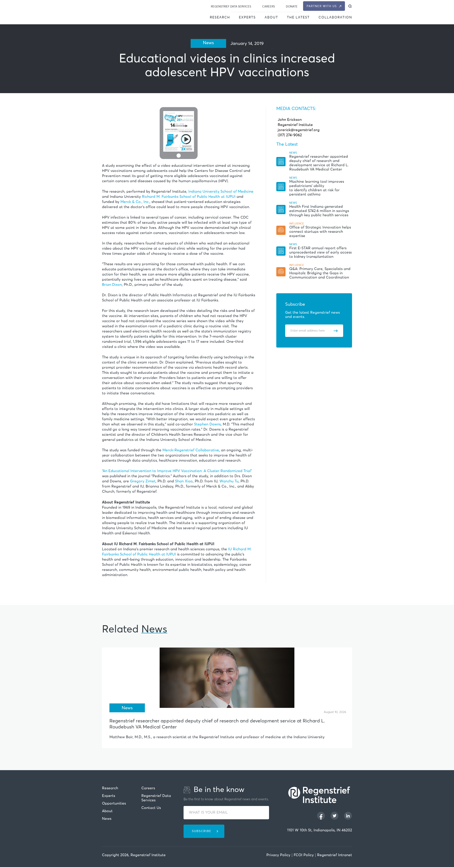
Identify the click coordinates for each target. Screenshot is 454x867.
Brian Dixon (112, 285)
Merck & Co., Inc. (135, 202)
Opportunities (114, 803)
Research (220, 17)
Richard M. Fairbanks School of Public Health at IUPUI (189, 197)
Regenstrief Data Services (231, 6)
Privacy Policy (278, 855)
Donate (292, 6)
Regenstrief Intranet (334, 855)
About (271, 17)
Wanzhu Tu (229, 481)
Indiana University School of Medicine (220, 192)
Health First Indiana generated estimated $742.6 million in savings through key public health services (319, 211)
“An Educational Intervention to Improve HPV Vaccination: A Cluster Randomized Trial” (177, 471)
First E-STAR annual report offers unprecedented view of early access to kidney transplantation (320, 252)
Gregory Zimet (143, 481)
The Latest (298, 17)
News (106, 819)
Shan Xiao (184, 481)
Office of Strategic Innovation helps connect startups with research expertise (320, 232)
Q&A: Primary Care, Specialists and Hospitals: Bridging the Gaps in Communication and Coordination (319, 273)
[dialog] (350, 6)
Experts (247, 17)
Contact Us (151, 808)
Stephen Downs (207, 424)
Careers (268, 6)
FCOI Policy (304, 855)
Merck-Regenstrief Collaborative (190, 450)
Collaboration (335, 17)
